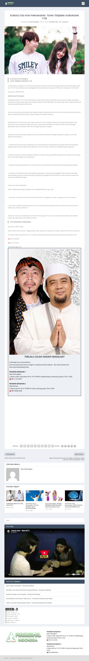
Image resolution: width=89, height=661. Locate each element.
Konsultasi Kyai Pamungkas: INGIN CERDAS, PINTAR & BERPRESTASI (74, 505)
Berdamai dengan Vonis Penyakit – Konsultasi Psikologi (23, 594)
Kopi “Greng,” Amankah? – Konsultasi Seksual (20, 586)
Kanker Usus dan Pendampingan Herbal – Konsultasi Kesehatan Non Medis (29, 603)
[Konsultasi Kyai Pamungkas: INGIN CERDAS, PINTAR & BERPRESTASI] (74, 495)
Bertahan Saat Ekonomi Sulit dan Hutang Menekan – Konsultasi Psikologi (28, 590)
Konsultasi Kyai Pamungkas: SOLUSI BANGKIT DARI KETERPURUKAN (32, 506)
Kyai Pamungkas (34, 22)
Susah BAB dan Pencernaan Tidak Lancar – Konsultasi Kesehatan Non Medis (29, 598)
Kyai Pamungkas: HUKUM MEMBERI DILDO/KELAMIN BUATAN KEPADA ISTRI (53, 505)
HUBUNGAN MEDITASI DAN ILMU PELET (14, 504)
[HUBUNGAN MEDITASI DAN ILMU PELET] (15, 495)
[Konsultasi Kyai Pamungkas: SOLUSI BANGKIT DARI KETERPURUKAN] (35, 495)
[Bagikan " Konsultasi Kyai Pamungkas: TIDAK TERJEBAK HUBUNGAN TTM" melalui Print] (52, 446)
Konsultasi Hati (53, 22)
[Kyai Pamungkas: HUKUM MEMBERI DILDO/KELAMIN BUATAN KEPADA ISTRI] (54, 495)
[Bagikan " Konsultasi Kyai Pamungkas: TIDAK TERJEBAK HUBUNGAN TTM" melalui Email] (49, 446)
